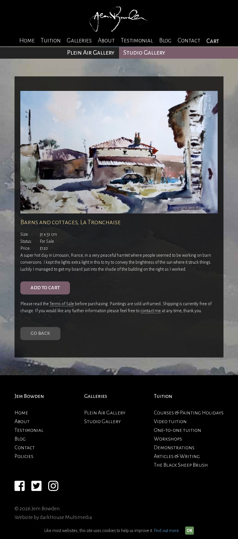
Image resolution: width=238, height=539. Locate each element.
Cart (212, 41)
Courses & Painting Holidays (188, 413)
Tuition (51, 40)
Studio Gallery (144, 52)
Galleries (79, 40)
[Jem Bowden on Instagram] (53, 486)
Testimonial (137, 40)
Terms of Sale (62, 303)
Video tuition (170, 421)
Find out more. (167, 530)
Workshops (168, 439)
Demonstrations (174, 447)
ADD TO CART (45, 287)
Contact (189, 40)
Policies (24, 456)
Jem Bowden (29, 396)
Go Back (40, 333)
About (106, 40)
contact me (150, 310)
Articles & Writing (177, 456)
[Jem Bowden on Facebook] (20, 486)
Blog (165, 40)
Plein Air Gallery (91, 52)
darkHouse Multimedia (66, 517)
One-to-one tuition (177, 430)
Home (27, 40)
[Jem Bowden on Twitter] (36, 486)
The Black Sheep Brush (181, 465)
